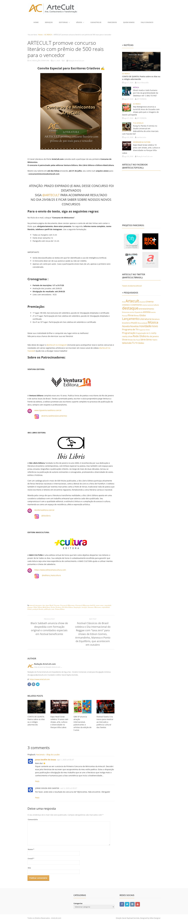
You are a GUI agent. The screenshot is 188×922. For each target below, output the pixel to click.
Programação (128, 332)
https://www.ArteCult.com (40, 679)
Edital (35, 607)
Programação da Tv (143, 333)
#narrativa (38, 605)
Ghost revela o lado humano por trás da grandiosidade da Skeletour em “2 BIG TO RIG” (145, 93)
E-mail (31, 858)
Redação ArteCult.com (45, 664)
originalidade (106, 607)
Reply (37, 781)
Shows (130, 340)
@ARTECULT (51, 195)
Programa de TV (130, 329)
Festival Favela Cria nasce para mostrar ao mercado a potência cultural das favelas (105, 722)
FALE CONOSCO (147, 22)
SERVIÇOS (49, 22)
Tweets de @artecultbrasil (132, 286)
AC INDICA (48, 35)
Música (153, 322)
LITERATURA (44, 61)
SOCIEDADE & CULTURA (141, 142)
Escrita (53, 607)
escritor (132, 312)
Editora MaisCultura (44, 607)
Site (29, 868)
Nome (31, 849)
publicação (47, 609)
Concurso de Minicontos (67, 605)
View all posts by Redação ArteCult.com (48, 667)
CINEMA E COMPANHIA (132, 305)
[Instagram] (33, 684)
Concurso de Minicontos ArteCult (85, 605)
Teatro (154, 340)
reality (153, 333)
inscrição (84, 607)
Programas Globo (144, 330)
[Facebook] (29, 684)
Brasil (51, 605)
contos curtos (99, 605)
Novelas (134, 326)
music (134, 322)
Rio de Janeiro (153, 336)
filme (130, 315)
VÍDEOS (79, 22)
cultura (156, 305)
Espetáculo (139, 312)
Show (124, 339)
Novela (126, 326)
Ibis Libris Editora (67, 607)
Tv (133, 343)
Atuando (142, 302)
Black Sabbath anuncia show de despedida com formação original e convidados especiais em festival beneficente (49, 628)
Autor (47, 605)
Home (36, 22)
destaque (30, 607)
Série (143, 339)
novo (155, 326)
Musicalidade (142, 323)
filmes (136, 315)
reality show (127, 336)
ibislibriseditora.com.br (44, 510)
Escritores (58, 607)
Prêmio (29, 609)
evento (153, 312)
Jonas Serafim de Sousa (45, 759)
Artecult (132, 301)
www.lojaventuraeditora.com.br (48, 410)
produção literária (37, 609)
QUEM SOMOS (128, 22)
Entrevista (125, 312)
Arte (43, 605)
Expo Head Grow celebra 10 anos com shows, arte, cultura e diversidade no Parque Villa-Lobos (59, 722)
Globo (142, 315)
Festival (125, 316)
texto (53, 609)
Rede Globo (139, 336)
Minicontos (97, 607)
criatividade (107, 605)
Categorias (78, 903)
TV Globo (139, 343)
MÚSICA (136, 87)
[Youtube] (137, 904)
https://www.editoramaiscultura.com (50, 570)
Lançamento (130, 319)
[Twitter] (38, 684)
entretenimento (146, 308)
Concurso (56, 605)
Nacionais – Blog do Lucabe (48, 754)
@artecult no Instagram (57, 345)
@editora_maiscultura (51, 575)
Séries (149, 339)
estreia (146, 311)
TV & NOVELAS (138, 123)
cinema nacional (147, 305)
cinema (149, 301)
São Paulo (136, 340)
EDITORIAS (63, 22)
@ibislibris (46, 515)
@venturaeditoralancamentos (54, 416)
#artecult (32, 605)
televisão (127, 342)
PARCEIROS (112, 22)
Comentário (33, 819)
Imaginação (77, 607)
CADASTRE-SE (95, 22)
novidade (145, 326)
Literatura (91, 607)
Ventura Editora (60, 609)
